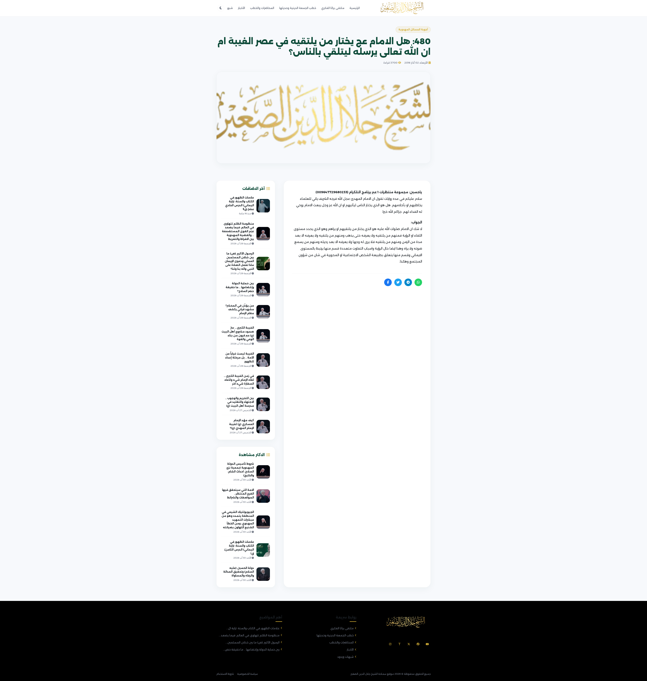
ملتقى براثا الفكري (332, 8)
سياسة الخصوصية (247, 673)
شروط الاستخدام (225, 673)
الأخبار (241, 8)
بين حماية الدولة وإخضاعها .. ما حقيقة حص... (251, 649)
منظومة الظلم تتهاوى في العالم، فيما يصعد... (249, 635)
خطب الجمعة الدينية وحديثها (297, 8)
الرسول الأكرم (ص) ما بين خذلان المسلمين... (252, 642)
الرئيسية (354, 8)
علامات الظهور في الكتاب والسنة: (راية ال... (253, 628)
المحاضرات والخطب (262, 8)
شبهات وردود (345, 656)
